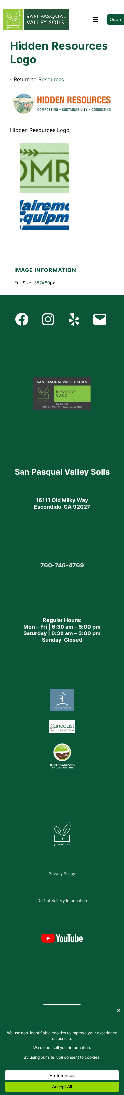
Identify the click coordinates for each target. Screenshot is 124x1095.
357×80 (42, 282)
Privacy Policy (62, 873)
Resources (51, 79)
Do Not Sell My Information (62, 900)
